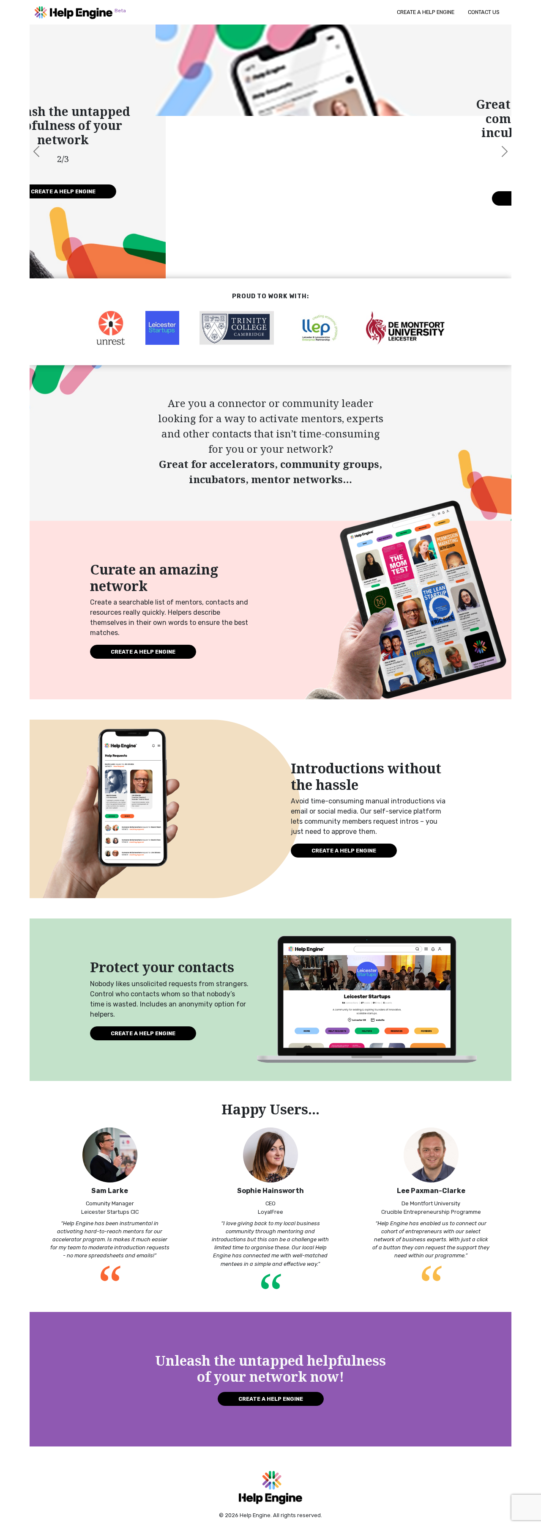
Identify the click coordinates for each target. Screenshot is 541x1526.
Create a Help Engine (425, 12)
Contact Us (484, 12)
